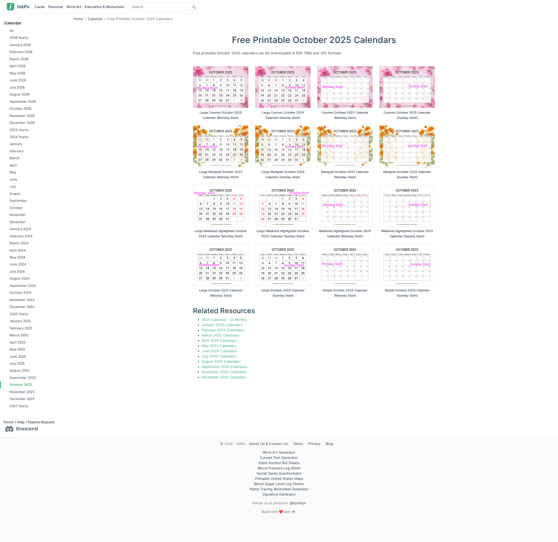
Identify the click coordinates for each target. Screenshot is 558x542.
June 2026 (18, 80)
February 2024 (21, 236)
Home (78, 19)
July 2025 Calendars (219, 356)
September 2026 (23, 101)
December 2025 (22, 399)
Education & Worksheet (104, 7)
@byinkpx (298, 503)
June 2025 (18, 356)
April (13, 165)
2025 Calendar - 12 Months (224, 319)
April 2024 (18, 250)
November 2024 (22, 300)
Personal (55, 7)
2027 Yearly (19, 406)
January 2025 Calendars (222, 325)
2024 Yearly (19, 137)
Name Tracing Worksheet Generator (279, 489)
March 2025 (19, 335)
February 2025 (21, 328)
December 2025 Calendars (224, 377)
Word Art (73, 7)
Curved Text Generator (279, 457)
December (18, 222)
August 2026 (19, 94)
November (18, 215)
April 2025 (18, 342)
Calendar (12, 23)
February (17, 151)
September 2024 (23, 286)
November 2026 (22, 116)
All (12, 31)
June (13, 179)
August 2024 (20, 279)
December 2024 (22, 307)
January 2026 (20, 45)
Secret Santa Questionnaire (279, 473)
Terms (298, 443)
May (13, 172)
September (18, 200)
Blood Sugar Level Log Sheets (279, 484)
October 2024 (20, 293)
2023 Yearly (19, 130)
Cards (40, 7)
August (15, 193)
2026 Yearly (19, 38)
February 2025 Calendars (222, 330)
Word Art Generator (279, 452)
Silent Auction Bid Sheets (279, 463)
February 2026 (21, 52)
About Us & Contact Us (268, 443)
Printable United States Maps (279, 478)
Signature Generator (279, 494)
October (16, 208)
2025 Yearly (19, 314)
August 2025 (19, 371)
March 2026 (19, 59)
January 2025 (20, 321)
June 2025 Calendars (219, 351)
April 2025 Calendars (219, 340)
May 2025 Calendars (219, 346)
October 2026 (20, 108)
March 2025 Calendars (220, 335)
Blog (329, 443)
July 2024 (17, 271)
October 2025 (21, 385)
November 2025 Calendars (224, 372)
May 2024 (17, 257)
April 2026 (18, 66)
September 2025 (23, 378)
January (16, 144)
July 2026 (17, 87)
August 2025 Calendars (221, 361)
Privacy (314, 443)
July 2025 (17, 363)
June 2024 (18, 264)
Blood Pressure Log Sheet (279, 468)
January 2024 (20, 229)
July (13, 186)
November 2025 (22, 392)
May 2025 (17, 349)
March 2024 (19, 243)
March (15, 158)
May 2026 (17, 73)
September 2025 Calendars (224, 366)
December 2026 (22, 123)
